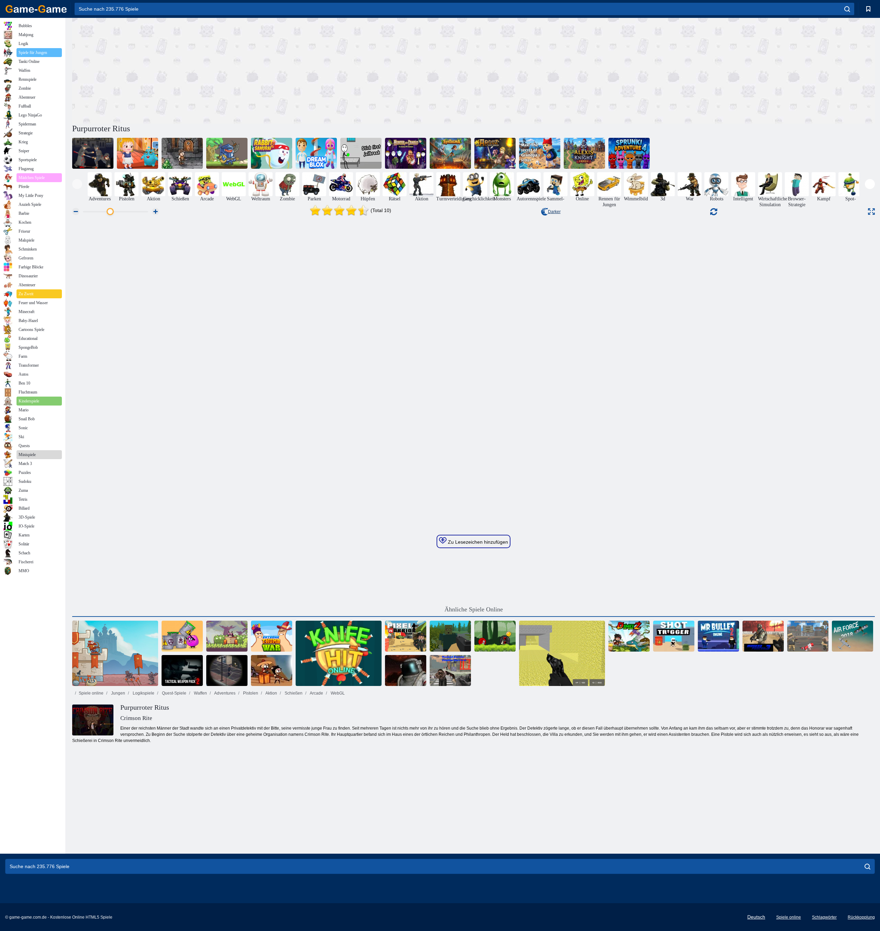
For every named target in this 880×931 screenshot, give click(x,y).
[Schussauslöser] (673, 636)
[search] (847, 8)
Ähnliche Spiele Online (473, 609)
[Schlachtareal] (405, 670)
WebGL (337, 693)
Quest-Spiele (173, 693)
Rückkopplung (861, 917)
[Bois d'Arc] (115, 653)
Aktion (271, 693)
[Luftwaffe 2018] (852, 636)
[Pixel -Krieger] (405, 636)
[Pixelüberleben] (450, 636)
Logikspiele (143, 693)
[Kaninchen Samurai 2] (271, 153)
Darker (554, 211)
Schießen (293, 693)
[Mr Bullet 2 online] (718, 636)
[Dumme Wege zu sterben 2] (182, 636)
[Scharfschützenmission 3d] (227, 670)
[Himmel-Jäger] (227, 636)
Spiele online (91, 693)
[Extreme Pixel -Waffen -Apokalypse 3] (807, 636)
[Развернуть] (871, 211)
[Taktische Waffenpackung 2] (182, 670)
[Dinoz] (629, 636)
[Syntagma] (450, 153)
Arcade (316, 693)
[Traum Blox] (316, 153)
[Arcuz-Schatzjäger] (495, 153)
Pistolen (250, 693)
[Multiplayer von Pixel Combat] (562, 653)
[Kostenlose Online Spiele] (36, 9)
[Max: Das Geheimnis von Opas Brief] (539, 153)
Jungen (117, 693)
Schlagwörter (824, 917)
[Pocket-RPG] (182, 153)
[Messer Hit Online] (339, 653)
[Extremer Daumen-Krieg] (271, 636)
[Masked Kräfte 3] (763, 636)
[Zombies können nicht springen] (271, 670)
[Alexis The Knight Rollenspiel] (584, 153)
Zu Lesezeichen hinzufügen (477, 542)
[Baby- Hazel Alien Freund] (137, 153)
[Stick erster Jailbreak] (361, 153)
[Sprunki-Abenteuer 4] (629, 153)
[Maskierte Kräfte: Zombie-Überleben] (450, 670)
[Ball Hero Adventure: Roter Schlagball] (495, 636)
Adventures (224, 693)
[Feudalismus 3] (92, 153)
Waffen (200, 693)
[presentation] (77, 184)
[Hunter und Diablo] (405, 153)
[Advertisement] (273, 70)
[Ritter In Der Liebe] (227, 153)
